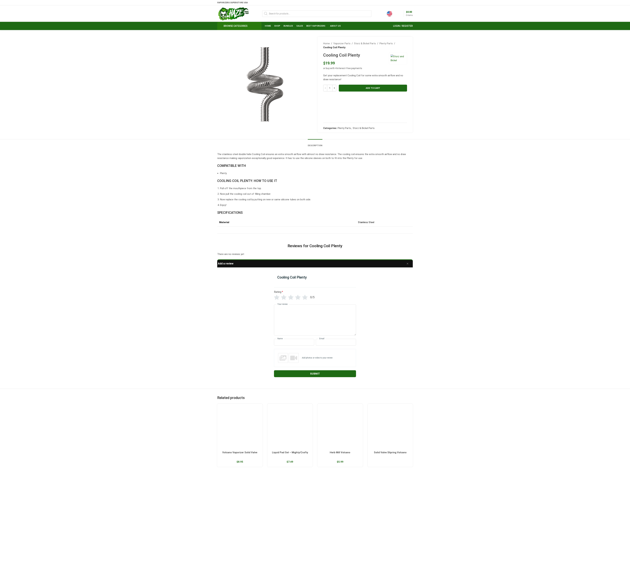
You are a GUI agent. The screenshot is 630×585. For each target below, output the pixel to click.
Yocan (320, 509)
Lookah (321, 526)
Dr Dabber (389, 498)
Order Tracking (359, 498)
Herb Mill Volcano (340, 452)
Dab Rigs (288, 503)
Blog (353, 520)
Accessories (290, 543)
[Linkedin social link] (411, 2)
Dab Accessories (293, 509)
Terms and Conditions (333, 577)
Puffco (388, 492)
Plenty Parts (386, 43)
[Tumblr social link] (236, 566)
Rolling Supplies (292, 532)
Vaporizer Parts (341, 43)
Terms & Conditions (361, 526)
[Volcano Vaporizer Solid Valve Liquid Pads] (239, 426)
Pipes (287, 526)
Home (326, 43)
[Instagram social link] (228, 566)
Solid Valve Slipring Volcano (390, 452)
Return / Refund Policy (363, 503)
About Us (356, 492)
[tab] (315, 143)
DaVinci (388, 503)
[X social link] (402, 2)
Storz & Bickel (324, 492)
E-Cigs (287, 537)
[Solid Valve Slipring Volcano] (390, 426)
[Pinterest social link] (406, 2)
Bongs (287, 492)
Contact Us (357, 515)
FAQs (353, 509)
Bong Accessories (293, 498)
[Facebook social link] (398, 2)
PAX (319, 503)
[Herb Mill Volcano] (340, 426)
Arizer (320, 498)
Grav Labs (322, 520)
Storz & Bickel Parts (365, 43)
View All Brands (325, 543)
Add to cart (373, 88)
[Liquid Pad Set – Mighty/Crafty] (290, 426)
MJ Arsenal (323, 532)
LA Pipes (321, 537)
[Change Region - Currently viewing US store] (389, 13)
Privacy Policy (358, 532)
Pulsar (320, 515)
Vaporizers (289, 515)
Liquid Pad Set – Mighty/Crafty (290, 452)
